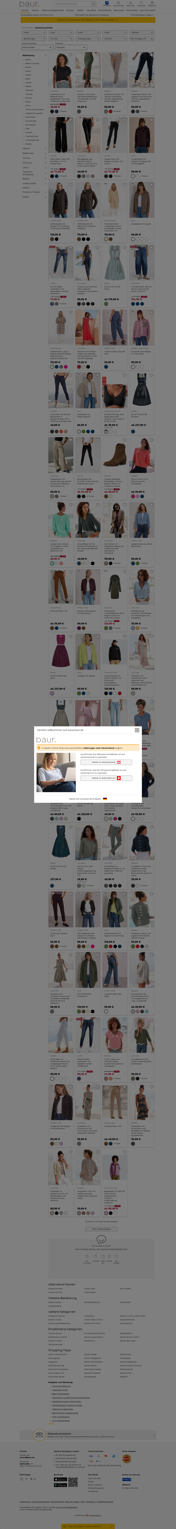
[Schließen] (137, 730)
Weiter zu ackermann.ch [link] (103, 778)
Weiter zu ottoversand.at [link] (104, 762)
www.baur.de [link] (85, 799)
